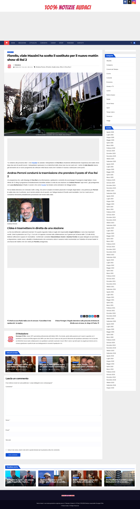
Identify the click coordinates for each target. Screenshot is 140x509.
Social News (110, 103)
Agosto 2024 (110, 196)
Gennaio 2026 (111, 150)
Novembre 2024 (111, 188)
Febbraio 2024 (111, 212)
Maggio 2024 (110, 204)
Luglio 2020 (110, 326)
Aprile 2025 (110, 174)
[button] (131, 43)
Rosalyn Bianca (22, 369)
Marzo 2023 (110, 241)
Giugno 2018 (110, 388)
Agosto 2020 (110, 324)
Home (13, 43)
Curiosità (43, 43)
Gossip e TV (10, 52)
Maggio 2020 (110, 332)
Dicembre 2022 (111, 249)
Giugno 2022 (110, 265)
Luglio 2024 (110, 198)
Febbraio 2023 (111, 244)
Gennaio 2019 (111, 374)
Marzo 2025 (110, 177)
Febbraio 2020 (111, 340)
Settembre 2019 (111, 353)
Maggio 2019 (110, 364)
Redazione (22, 43)
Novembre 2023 (111, 220)
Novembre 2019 (111, 348)
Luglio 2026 (110, 134)
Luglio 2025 (110, 166)
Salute (108, 99)
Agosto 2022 (110, 260)
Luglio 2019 (110, 358)
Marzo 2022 (110, 273)
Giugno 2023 (110, 233)
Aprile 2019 (110, 366)
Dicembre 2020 (111, 313)
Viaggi (108, 120)
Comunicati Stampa (112, 69)
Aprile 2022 (110, 270)
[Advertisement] (70, 26)
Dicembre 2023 (111, 217)
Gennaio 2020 (111, 342)
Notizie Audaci (111, 95)
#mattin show (55, 67)
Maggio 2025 (110, 172)
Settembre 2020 (111, 321)
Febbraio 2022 (111, 276)
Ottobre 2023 (110, 222)
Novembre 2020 (111, 316)
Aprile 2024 (110, 206)
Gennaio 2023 (111, 246)
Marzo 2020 (110, 337)
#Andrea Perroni (40, 67)
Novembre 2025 (111, 156)
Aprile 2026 (110, 142)
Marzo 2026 (110, 145)
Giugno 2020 (110, 329)
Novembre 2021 (111, 284)
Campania (110, 65)
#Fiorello (48, 67)
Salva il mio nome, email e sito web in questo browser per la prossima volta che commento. (34, 450)
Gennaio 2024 (111, 214)
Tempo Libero (111, 112)
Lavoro (109, 90)
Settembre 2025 (111, 161)
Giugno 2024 (110, 201)
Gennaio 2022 (111, 278)
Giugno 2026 (110, 137)
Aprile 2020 (110, 334)
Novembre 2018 (111, 380)
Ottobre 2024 (110, 190)
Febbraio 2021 (111, 308)
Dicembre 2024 (111, 185)
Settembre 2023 (111, 225)
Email (8, 430)
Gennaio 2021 (111, 310)
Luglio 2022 (110, 262)
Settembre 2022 (111, 257)
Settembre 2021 (111, 289)
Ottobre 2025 (110, 158)
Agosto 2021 (110, 292)
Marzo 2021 (110, 305)
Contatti (80, 43)
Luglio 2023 (110, 230)
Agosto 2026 (110, 132)
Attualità (33, 43)
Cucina (109, 73)
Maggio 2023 (110, 236)
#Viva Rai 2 (67, 67)
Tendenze (70, 43)
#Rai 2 (62, 67)
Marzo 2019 (110, 369)
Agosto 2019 (110, 356)
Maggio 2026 (110, 140)
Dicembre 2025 (111, 153)
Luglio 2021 (110, 294)
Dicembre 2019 (111, 345)
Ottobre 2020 (110, 318)
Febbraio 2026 (111, 148)
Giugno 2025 (110, 169)
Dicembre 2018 (111, 377)
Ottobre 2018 (110, 382)
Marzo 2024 (110, 209)
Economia (110, 82)
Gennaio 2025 (111, 182)
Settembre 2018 (111, 385)
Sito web (8, 440)
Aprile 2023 (110, 238)
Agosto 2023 (110, 228)
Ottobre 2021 (110, 286)
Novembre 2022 (111, 252)
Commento (9, 386)
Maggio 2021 (110, 300)
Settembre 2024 (111, 193)
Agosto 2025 (110, 164)
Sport (61, 43)
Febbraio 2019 (111, 372)
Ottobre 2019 (110, 350)
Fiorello (34, 163)
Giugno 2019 (110, 361)
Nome (8, 420)
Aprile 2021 (110, 302)
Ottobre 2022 (110, 254)
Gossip (53, 43)
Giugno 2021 (110, 297)
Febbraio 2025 (111, 180)
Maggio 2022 (110, 268)
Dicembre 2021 (111, 281)
